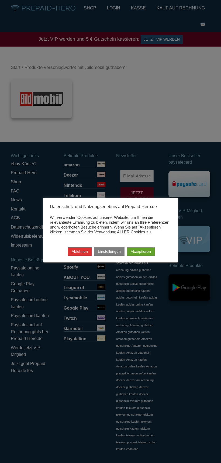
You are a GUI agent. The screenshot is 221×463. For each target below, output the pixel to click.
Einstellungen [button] (109, 251)
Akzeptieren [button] (141, 251)
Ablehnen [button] (80, 251)
